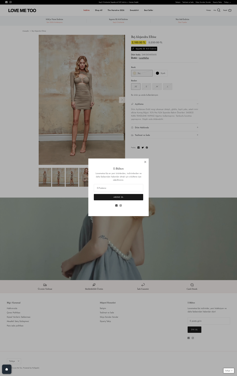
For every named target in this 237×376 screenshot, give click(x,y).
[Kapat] (145, 162)
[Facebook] (116, 205)
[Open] (6, 369)
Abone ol (118, 197)
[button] (228, 370)
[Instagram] (121, 205)
